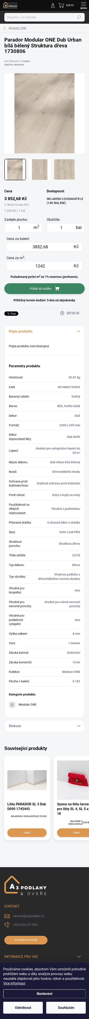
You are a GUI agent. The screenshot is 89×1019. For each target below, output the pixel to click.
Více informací (14, 983)
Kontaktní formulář (26, 939)
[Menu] (83, 5)
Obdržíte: (53, 220)
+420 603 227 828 (25, 924)
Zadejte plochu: (16, 220)
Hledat (79, 17)
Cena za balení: (18, 239)
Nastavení (44, 994)
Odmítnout (23, 1008)
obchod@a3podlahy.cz (28, 916)
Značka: (14, 65)
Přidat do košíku (40, 288)
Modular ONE (28, 704)
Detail (27, 832)
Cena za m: (15, 258)
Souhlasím (66, 1008)
